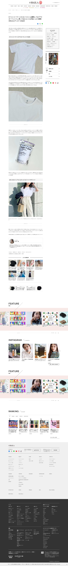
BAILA (44, 511)
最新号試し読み (51, 68)
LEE (43, 515)
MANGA (50, 473)
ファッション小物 (11, 462)
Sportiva (53, 512)
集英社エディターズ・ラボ (55, 533)
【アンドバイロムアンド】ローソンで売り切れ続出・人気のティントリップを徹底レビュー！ (30, 268)
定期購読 (50, 71)
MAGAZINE (31, 473)
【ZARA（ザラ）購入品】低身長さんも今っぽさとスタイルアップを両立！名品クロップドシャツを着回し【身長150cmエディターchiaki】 (30, 280)
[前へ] (8, 351)
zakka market (45, 547)
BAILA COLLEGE (31, 7)
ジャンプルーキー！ (11, 518)
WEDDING (10, 473)
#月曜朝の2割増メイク (50, 46)
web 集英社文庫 (11, 536)
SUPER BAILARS (41, 473)
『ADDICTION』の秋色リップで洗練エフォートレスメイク (17, 326)
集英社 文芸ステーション (12, 534)
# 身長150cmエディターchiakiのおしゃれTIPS (14, 253)
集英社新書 (18, 538)
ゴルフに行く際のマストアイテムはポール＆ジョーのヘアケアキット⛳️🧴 (14, 360)
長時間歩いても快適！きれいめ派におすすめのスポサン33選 (50, 326)
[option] (17, 320)
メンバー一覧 (40, 476)
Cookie (35, 518)
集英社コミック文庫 (11, 522)
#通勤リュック (49, 36)
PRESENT (30, 489)
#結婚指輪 (55, 33)
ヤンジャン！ (18, 520)
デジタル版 (50, 76)
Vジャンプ (10, 511)
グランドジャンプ (19, 523)
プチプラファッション (11, 466)
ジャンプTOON (11, 515)
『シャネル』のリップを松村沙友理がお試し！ (53, 360)
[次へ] (59, 351)
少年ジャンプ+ (19, 508)
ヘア (19, 466)
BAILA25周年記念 (42, 7)
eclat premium (45, 543)
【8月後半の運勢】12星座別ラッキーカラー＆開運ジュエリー (34, 326)
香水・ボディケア (21, 464)
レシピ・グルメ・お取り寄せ (52, 462)
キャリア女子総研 (25, 7)
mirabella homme (45, 546)
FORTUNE (20, 473)
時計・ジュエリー (11, 464)
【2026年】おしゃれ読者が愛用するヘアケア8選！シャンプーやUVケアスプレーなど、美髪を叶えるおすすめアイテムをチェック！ (23, 432)
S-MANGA (10, 519)
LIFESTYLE (51, 456)
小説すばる (10, 533)
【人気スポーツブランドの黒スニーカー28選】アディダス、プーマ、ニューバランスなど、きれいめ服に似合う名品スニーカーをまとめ (34, 432)
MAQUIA (44, 512)
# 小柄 (22, 253)
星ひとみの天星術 (21, 484)
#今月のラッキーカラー (54, 43)
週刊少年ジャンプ (11, 508)
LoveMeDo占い (21, 482)
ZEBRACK (18, 511)
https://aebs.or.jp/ (52, 556)
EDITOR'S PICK (11, 489)
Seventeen (44, 508)
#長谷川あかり (49, 41)
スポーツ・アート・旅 (51, 466)
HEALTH (40, 456)
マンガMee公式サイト (28, 518)
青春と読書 (10, 537)
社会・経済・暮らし (51, 464)
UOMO (44, 522)
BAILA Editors (21, 493)
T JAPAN (44, 518)
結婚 (9, 479)
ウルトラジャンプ (19, 524)
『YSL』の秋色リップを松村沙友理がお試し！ (27, 360)
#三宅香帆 (53, 41)
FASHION (10, 456)
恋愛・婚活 (10, 481)
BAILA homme (37, 7)
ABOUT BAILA (11, 493)
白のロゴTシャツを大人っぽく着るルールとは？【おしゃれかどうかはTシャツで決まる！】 (12, 279)
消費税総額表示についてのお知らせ (13, 553)
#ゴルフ (48, 43)
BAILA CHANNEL (52, 489)
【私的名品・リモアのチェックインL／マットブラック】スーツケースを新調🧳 (40, 360)
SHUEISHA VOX (45, 539)
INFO (40, 489)
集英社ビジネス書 (19, 537)
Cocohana (35, 519)
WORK (30, 456)
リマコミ (26, 519)
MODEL (20, 489)
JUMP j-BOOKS (27, 534)
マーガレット (27, 515)
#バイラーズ (53, 36)
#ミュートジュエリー (50, 33)
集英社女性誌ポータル (56, 2)
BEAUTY (20, 456)
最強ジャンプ (10, 512)
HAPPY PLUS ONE (45, 519)
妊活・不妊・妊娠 (41, 462)
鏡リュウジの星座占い (21, 476)
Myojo (52, 508)
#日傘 (52, 38)
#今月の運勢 (48, 38)
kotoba (18, 542)
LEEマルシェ (45, 540)
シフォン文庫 (27, 540)
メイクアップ (20, 462)
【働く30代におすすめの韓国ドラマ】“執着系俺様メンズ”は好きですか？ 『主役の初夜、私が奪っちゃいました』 (44, 432)
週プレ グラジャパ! (54, 511)
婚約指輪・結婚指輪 (11, 476)
